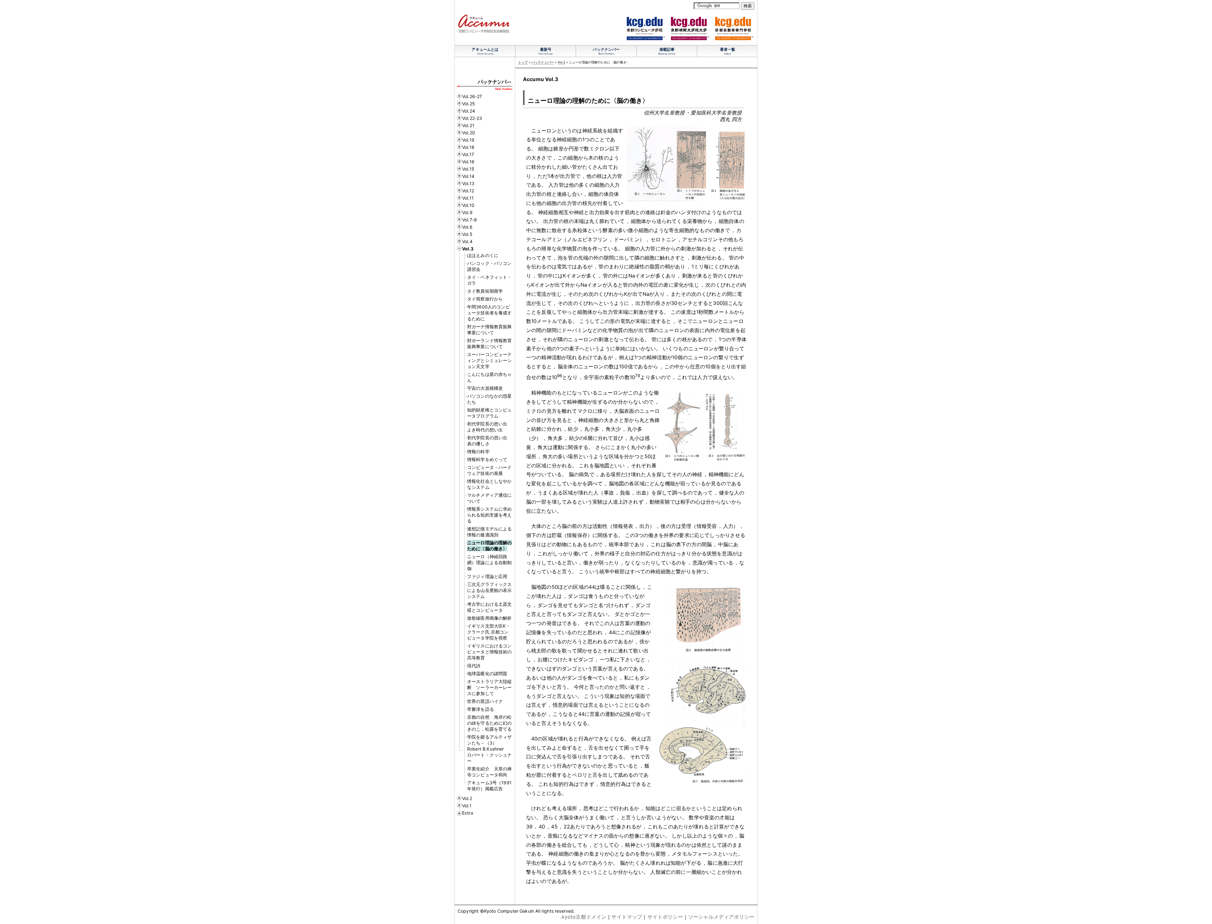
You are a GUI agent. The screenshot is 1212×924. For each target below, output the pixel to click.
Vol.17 (468, 154)
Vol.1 (467, 805)
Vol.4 (467, 241)
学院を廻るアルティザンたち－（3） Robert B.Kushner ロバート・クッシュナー (489, 748)
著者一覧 (727, 49)
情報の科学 (478, 451)
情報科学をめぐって (487, 459)
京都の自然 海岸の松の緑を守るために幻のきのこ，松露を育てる (489, 723)
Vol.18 (468, 147)
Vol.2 (467, 798)
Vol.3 (467, 248)
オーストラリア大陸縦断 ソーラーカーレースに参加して (489, 687)
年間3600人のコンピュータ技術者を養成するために (489, 312)
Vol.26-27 (472, 96)
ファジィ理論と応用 (487, 576)
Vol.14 (468, 176)
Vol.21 (468, 125)
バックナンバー (606, 49)
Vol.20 (468, 132)
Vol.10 (468, 205)
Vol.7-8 (469, 219)
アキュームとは (485, 49)
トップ (523, 62)
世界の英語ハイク (485, 701)
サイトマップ (626, 917)
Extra (467, 813)
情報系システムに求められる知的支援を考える (489, 514)
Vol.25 (468, 103)
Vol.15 (468, 169)
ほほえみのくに (482, 255)
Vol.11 (468, 198)
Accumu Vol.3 (540, 79)
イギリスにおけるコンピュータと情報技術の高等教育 (489, 651)
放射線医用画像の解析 (489, 618)
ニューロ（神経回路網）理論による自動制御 (489, 562)
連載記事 (667, 49)
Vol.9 (467, 212)
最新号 (545, 49)
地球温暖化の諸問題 (487, 673)
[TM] (645, 38)
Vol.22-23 (472, 118)
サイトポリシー (665, 917)
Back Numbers (606, 53)
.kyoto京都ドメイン (583, 917)
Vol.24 (468, 111)
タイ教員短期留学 (485, 291)
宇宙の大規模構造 (485, 388)
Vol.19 (468, 140)
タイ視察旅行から (485, 298)
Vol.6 (467, 227)
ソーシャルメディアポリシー (721, 917)
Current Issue (545, 53)
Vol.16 (468, 161)
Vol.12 (468, 190)
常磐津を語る (480, 709)
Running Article (666, 53)
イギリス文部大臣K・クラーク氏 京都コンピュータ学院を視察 (488, 631)
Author (727, 53)
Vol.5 (467, 234)
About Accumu (485, 53)
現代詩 (473, 665)
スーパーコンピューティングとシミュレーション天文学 (489, 360)
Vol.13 (468, 183)
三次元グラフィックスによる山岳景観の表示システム (489, 590)
